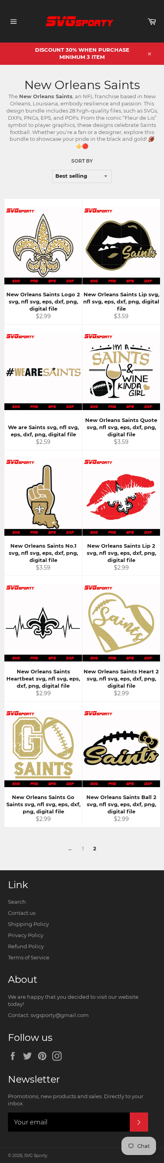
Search (17, 902)
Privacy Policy (25, 935)
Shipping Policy (28, 924)
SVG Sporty (35, 1155)
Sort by (82, 161)
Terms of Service (28, 957)
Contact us (21, 913)
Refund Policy (26, 946)
